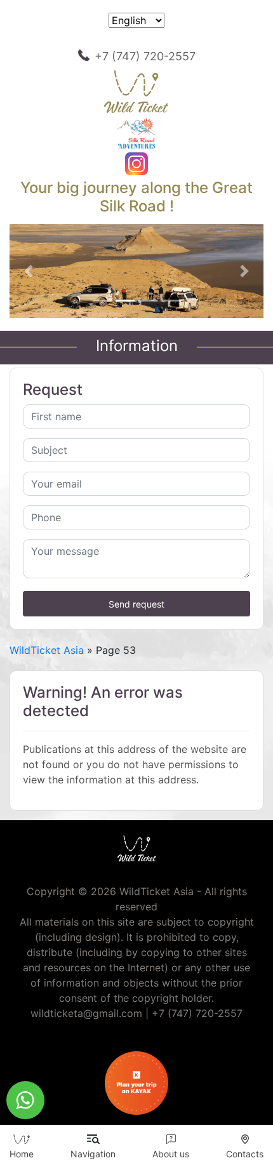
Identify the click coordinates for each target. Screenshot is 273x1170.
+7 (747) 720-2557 (145, 56)
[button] (29, 271)
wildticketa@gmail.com (86, 1013)
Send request (136, 604)
